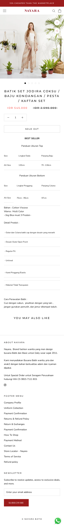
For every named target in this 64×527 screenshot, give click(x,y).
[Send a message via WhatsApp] (57, 520)
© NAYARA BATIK (32, 519)
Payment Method (12, 440)
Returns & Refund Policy (16, 418)
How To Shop (11, 435)
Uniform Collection (13, 408)
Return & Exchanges (14, 424)
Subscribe (16, 503)
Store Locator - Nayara (15, 451)
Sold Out (32, 129)
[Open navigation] (4, 10)
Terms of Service (12, 456)
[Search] (53, 10)
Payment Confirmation (15, 413)
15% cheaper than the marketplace (32, 3)
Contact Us (9, 445)
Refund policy (11, 461)
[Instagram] (5, 385)
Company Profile (12, 402)
